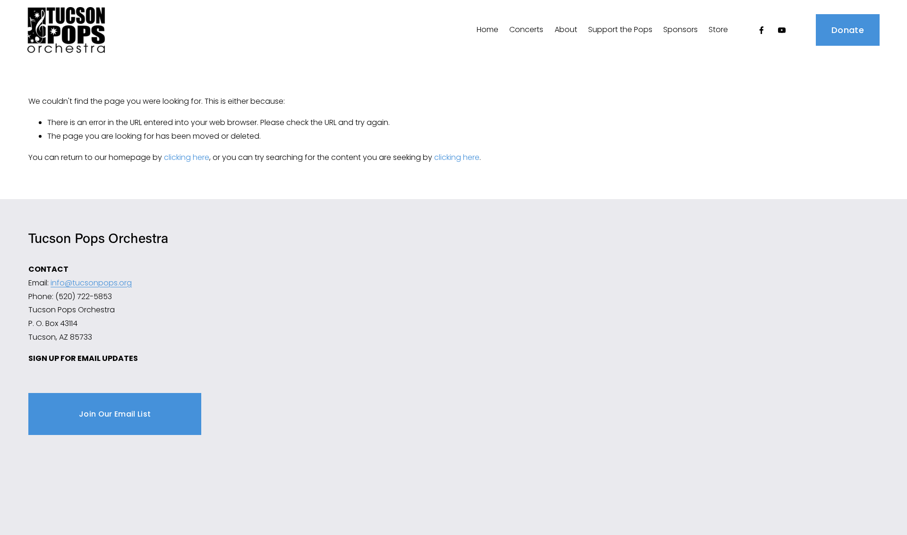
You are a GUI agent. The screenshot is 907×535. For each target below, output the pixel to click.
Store (718, 29)
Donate (847, 30)
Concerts (526, 29)
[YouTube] (782, 30)
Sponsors (680, 29)
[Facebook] (761, 30)
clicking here (186, 157)
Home (487, 29)
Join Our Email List (115, 414)
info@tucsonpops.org (91, 282)
